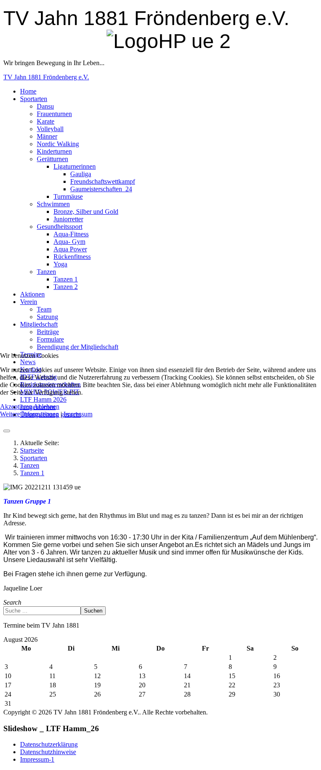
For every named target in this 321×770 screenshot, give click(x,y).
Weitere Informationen (29, 414)
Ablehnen (46, 406)
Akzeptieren (16, 406)
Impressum (78, 414)
